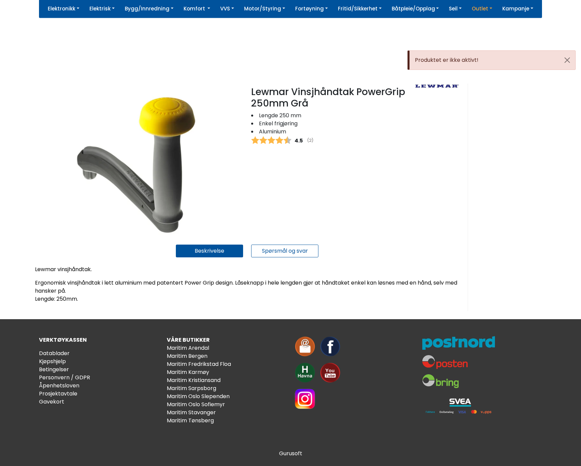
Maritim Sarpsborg (191, 388)
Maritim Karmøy (188, 372)
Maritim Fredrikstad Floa (199, 364)
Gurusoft (290, 453)
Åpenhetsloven (59, 385)
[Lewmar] (437, 86)
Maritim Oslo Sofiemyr (196, 404)
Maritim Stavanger (191, 412)
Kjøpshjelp (52, 361)
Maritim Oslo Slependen (198, 396)
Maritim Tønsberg (190, 420)
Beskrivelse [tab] (209, 251)
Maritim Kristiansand (194, 380)
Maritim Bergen (187, 356)
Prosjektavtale (58, 393)
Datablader (54, 353)
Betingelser (54, 369)
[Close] (567, 60)
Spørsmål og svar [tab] (285, 251)
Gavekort (51, 402)
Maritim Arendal (188, 348)
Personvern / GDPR (64, 377)
